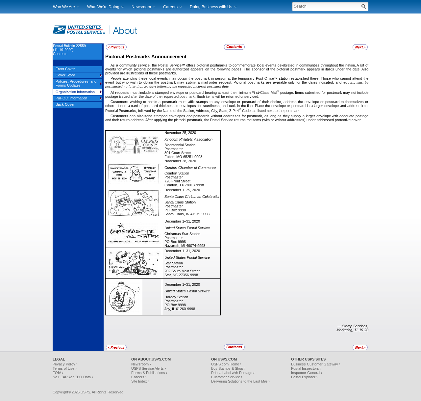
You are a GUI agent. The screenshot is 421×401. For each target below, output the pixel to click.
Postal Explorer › (304, 377)
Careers (170, 7)
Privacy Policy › (65, 364)
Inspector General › (306, 373)
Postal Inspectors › (306, 368)
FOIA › (58, 373)
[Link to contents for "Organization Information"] (235, 48)
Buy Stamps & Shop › (228, 368)
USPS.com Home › (226, 364)
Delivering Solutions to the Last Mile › (240, 381)
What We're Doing (103, 7)
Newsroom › (141, 364)
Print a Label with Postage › (233, 373)
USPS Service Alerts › (148, 368)
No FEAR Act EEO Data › (73, 377)
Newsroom (141, 7)
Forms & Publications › (149, 373)
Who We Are (64, 7)
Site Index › (140, 381)
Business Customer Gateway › (315, 364)
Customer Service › (226, 377)
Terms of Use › (65, 368)
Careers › (139, 377)
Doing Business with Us (211, 7)
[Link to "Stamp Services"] (116, 49)
